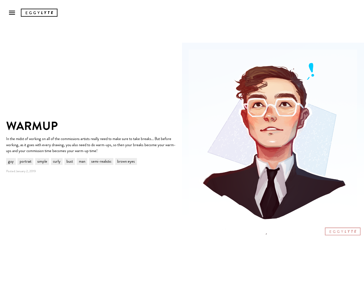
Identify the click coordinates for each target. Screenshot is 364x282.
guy (11, 161)
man (82, 161)
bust (69, 161)
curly (56, 161)
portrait (25, 161)
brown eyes (126, 161)
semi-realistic (101, 161)
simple (42, 161)
